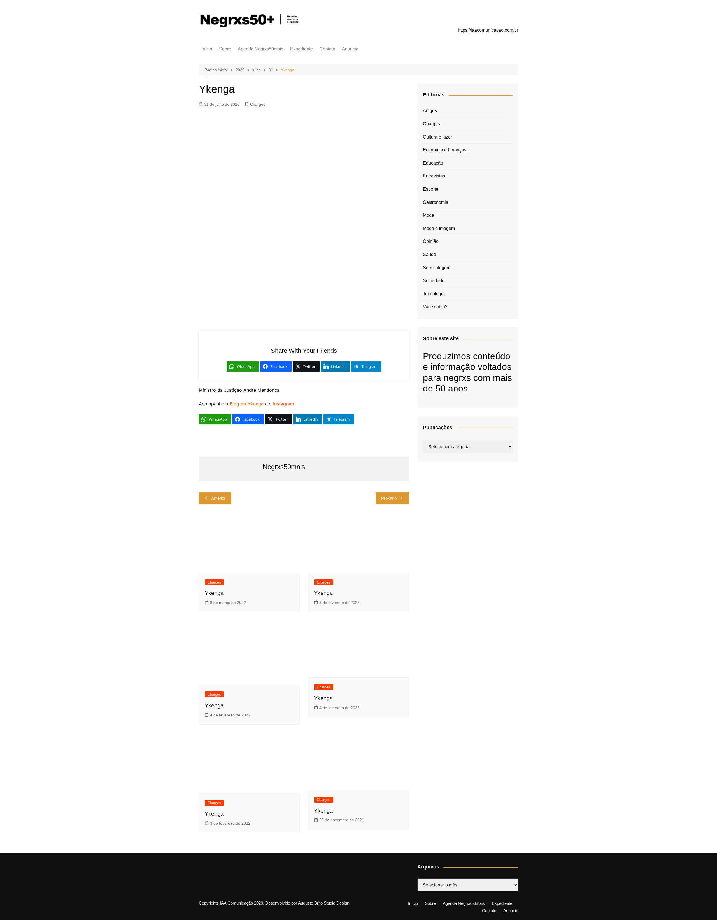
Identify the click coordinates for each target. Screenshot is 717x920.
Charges (257, 104)
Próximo (389, 498)
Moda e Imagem (439, 228)
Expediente (301, 49)
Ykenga (214, 593)
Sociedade (433, 280)
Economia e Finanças (444, 149)
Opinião (431, 241)
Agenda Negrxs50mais (260, 49)
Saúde (429, 254)
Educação (433, 163)
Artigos (430, 110)
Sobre (225, 49)
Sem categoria (437, 267)
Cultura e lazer (437, 137)
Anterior (218, 498)
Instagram (283, 404)
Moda (428, 215)
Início (207, 49)
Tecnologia (434, 293)
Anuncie (350, 49)
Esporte (430, 189)
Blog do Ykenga (247, 404)
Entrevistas (434, 176)
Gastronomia (435, 202)
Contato (327, 49)
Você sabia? (435, 306)
